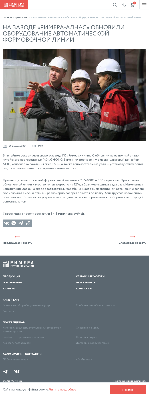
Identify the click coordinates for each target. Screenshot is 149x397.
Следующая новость (132, 243)
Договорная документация (92, 343)
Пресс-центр (86, 282)
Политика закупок (87, 337)
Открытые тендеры (88, 328)
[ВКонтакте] (6, 223)
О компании (12, 282)
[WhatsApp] (13, 223)
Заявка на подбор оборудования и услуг (26, 305)
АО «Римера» (84, 360)
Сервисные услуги (90, 276)
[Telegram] (21, 223)
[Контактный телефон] (124, 5)
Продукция (12, 276)
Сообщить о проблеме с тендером (23, 337)
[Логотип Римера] (14, 4)
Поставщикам (14, 322)
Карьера (9, 288)
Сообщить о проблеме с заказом (95, 305)
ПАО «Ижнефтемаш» (15, 360)
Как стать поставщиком (17, 343)
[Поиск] (115, 5)
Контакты (84, 288)
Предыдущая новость (17, 243)
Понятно (128, 390)
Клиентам (11, 299)
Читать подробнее (62, 389)
